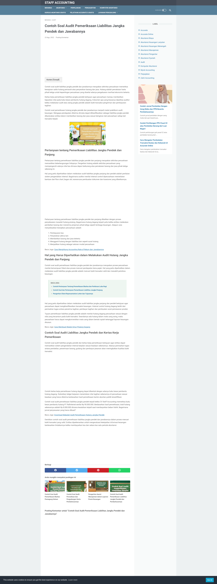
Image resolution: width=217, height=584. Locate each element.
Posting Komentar (62, 37)
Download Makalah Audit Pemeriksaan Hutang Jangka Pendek (79, 415)
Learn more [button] (72, 580)
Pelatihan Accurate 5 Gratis (82, 12)
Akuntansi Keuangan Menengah (153, 46)
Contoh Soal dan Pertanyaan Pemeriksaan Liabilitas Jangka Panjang (78, 290)
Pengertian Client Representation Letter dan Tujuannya (73, 294)
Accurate (144, 30)
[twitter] (76, 470)
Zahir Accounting (147, 78)
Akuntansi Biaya (147, 38)
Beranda (48, 8)
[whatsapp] (119, 470)
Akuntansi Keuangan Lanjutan (153, 42)
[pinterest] (98, 470)
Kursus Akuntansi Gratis (55, 12)
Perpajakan (76, 8)
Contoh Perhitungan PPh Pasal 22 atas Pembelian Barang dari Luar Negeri (153, 126)
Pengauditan (90, 8)
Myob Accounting (148, 70)
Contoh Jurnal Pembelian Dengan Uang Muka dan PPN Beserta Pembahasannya (153, 109)
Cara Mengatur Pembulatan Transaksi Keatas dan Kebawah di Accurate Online (154, 143)
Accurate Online (147, 34)
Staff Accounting (60, 3)
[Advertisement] (87, 57)
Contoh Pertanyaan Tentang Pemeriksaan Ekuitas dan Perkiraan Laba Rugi (80, 286)
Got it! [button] (209, 580)
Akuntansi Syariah (148, 58)
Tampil (56, 80)
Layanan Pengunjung (107, 12)
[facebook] (55, 470)
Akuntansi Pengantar (149, 54)
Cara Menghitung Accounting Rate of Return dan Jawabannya (79, 249)
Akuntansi (60, 8)
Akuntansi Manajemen (150, 50)
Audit (143, 62)
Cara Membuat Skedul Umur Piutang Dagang (72, 327)
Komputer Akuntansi (108, 8)
